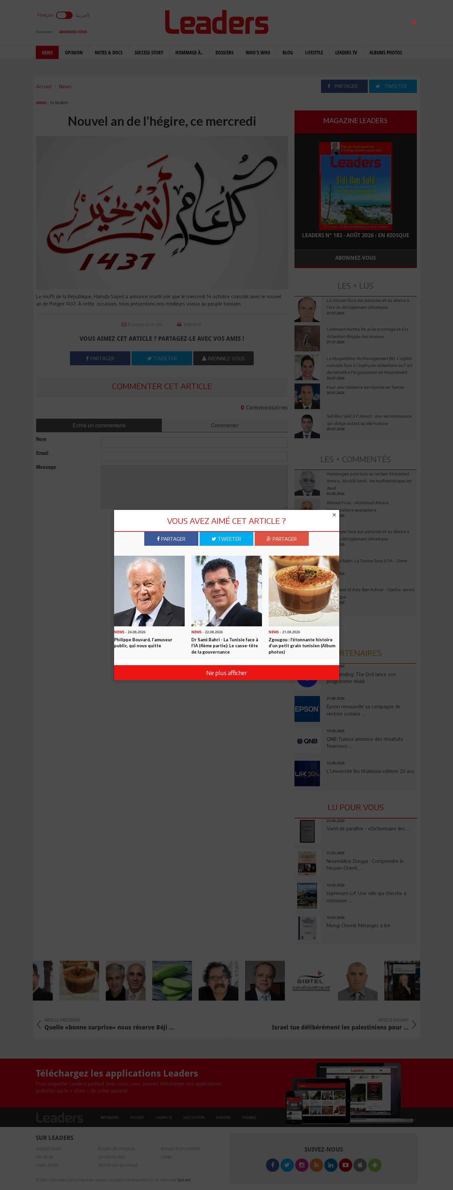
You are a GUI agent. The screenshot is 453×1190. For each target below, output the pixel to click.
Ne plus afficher (226, 672)
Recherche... (310, 21)
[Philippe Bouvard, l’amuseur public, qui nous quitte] (149, 591)
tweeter (228, 539)
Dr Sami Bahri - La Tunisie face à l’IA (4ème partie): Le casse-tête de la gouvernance (224, 646)
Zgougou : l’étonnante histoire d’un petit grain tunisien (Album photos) (302, 646)
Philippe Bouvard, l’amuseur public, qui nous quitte (143, 643)
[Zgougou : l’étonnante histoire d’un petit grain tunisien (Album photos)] (304, 591)
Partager (172, 539)
